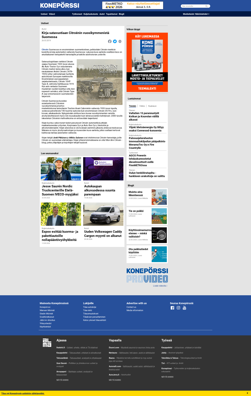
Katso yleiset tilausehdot (94, 320)
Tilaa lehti (87, 310)
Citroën (45, 49)
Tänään (132, 106)
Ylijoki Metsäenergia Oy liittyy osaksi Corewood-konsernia (146, 128)
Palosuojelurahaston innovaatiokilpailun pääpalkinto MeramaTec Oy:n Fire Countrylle (147, 142)
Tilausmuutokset (90, 313)
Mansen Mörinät (47, 310)
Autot (102, 14)
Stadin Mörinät (46, 313)
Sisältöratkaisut (47, 317)
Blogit (121, 14)
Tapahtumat (111, 14)
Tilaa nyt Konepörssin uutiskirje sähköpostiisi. (23, 393)
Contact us (131, 307)
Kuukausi (152, 106)
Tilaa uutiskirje (89, 307)
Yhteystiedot (45, 323)
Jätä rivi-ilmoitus (47, 320)
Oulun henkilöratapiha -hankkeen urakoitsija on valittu (147, 174)
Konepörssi (45, 307)
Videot (52, 14)
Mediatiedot (188, 14)
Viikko (142, 106)
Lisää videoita (160, 286)
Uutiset (44, 14)
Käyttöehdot (45, 326)
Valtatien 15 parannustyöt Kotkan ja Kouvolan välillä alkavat (144, 116)
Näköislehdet (201, 14)
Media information (135, 310)
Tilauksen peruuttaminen (94, 317)
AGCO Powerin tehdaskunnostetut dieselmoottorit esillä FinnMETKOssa (141, 160)
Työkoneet (77, 14)
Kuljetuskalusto (91, 14)
